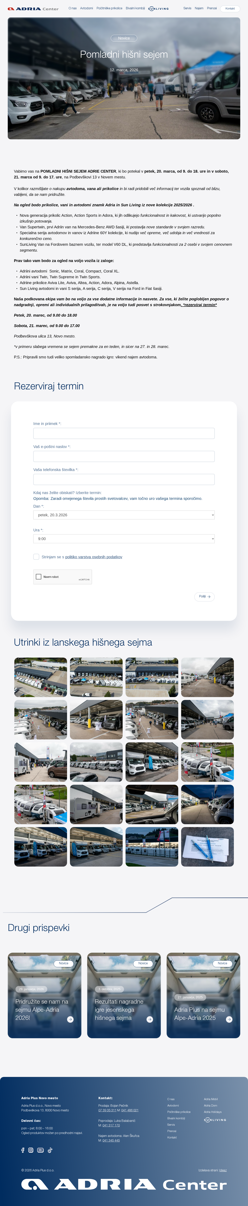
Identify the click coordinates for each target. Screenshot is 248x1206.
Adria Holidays (212, 1112)
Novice (124, 38)
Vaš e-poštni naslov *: (52, 447)
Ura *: (38, 530)
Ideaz (223, 1170)
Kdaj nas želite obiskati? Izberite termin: (117, 496)
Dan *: (38, 506)
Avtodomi (86, 8)
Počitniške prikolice (178, 1112)
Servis (187, 8)
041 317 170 (111, 1125)
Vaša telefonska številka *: (55, 470)
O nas (73, 8)
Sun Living (210, 1118)
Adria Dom (210, 1105)
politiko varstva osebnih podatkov (93, 557)
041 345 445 (111, 1141)
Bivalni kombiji (176, 1118)
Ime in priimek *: (47, 423)
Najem (199, 8)
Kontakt (172, 1137)
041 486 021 (130, 1110)
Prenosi (212, 8)
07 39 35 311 (107, 1110)
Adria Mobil (211, 1099)
